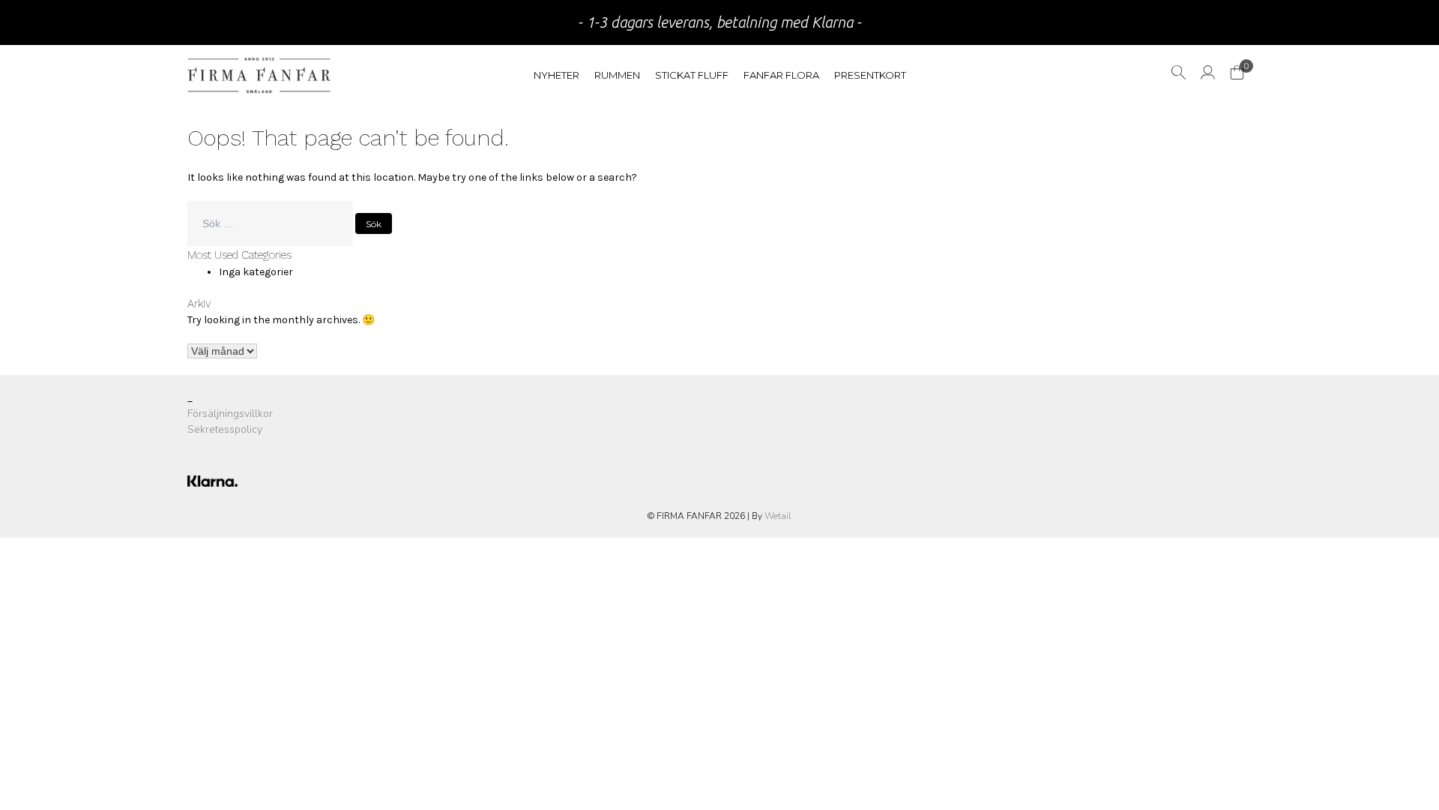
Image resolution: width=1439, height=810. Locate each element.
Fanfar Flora (781, 75)
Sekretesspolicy (224, 429)
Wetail (777, 516)
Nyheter (556, 75)
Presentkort (870, 75)
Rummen (617, 75)
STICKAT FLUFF (691, 75)
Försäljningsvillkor (230, 413)
